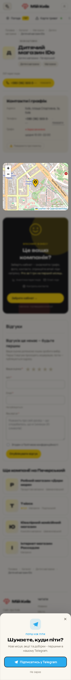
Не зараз (35, 672)
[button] (35, 183)
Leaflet (42, 208)
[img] (35, 186)
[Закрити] (65, 619)
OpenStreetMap (58, 208)
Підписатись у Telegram (38, 662)
